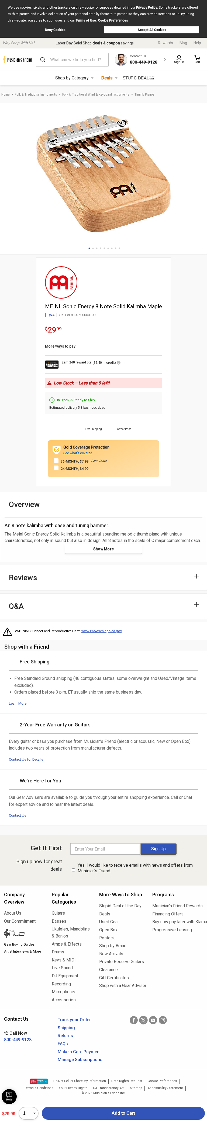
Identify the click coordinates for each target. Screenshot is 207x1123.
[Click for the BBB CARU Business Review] (39, 1081)
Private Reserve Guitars (121, 961)
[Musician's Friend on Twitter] (143, 1020)
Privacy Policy (146, 7)
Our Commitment (20, 921)
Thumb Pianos (144, 94)
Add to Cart (123, 1113)
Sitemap (136, 1088)
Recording (61, 983)
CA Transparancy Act (109, 1088)
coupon (113, 43)
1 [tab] (89, 248)
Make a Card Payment (79, 1051)
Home (5, 94)
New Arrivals (111, 953)
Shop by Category (72, 78)
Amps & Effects (67, 944)
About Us (12, 913)
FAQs (63, 1043)
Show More (103, 549)
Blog (183, 43)
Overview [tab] (24, 504)
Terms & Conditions (38, 1088)
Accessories (64, 999)
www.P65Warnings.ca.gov (101, 631)
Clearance (108, 969)
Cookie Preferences (113, 20)
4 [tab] (100, 248)
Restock (107, 937)
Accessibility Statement (165, 1088)
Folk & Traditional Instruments (36, 94)
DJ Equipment (65, 975)
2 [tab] (93, 248)
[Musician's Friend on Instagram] (163, 1020)
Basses (59, 921)
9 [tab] (119, 248)
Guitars (58, 913)
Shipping (66, 1027)
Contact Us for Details (26, 759)
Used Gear (109, 921)
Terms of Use (86, 20)
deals (97, 43)
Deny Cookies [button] (55, 30)
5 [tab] (104, 248)
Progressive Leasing (172, 929)
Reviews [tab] (23, 577)
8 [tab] (115, 248)
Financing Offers (168, 913)
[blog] (24, 934)
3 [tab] (96, 248)
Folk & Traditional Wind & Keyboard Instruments (95, 94)
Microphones (64, 991)
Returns (65, 1035)
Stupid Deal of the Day (120, 905)
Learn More (17, 703)
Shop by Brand (112, 945)
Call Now (18, 1036)
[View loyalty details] (118, 363)
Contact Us (17, 815)
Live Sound (62, 967)
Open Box (108, 929)
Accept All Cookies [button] (151, 30)
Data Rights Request (126, 1081)
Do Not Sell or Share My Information (79, 1081)
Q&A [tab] (16, 606)
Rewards (165, 43)
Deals (107, 78)
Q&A (51, 315)
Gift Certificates (114, 977)
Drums (58, 951)
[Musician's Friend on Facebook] (134, 1020)
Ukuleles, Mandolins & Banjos (71, 932)
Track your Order (74, 1019)
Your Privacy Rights (73, 1088)
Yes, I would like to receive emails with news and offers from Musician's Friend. (135, 868)
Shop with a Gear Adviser (121, 985)
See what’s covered (77, 453)
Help (197, 43)
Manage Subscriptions (80, 1059)
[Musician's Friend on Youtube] (153, 1020)
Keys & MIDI (64, 960)
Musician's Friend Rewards (177, 905)
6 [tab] (108, 248)
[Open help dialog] (9, 1096)
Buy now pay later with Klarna (177, 921)
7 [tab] (112, 248)
